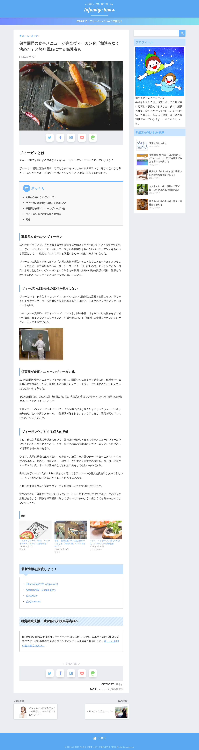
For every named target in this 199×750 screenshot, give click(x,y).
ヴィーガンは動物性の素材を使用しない (47, 202)
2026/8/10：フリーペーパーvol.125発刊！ (99, 21)
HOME (101, 738)
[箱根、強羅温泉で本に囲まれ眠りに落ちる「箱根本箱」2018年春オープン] (70, 530)
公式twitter (32, 595)
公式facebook (33, 601)
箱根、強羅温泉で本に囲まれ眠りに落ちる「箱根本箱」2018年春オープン (70, 543)
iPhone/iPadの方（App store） (42, 584)
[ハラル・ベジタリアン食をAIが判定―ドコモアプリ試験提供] (106, 530)
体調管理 (118, 689)
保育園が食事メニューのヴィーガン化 (45, 208)
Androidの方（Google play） (41, 590)
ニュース (105, 689)
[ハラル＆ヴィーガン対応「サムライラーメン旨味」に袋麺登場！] (35, 530)
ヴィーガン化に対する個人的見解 (43, 214)
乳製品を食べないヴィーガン (41, 197)
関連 (28, 219)
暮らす (119, 684)
